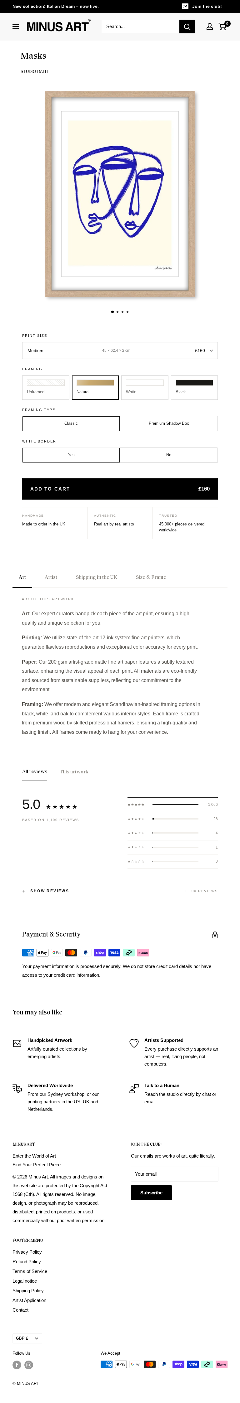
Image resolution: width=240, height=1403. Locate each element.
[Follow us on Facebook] (16, 1365)
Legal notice (24, 1281)
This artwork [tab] (74, 772)
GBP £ (22, 1338)
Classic (71, 423)
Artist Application (29, 1300)
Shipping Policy (28, 1290)
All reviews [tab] (34, 771)
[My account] (210, 26)
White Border (39, 441)
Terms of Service (29, 1271)
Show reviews (45, 891)
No (168, 454)
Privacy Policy (27, 1252)
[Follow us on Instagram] (28, 1365)
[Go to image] (112, 312)
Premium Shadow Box (169, 423)
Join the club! (207, 6)
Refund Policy (26, 1261)
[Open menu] (15, 26)
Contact (20, 1310)
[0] (222, 26)
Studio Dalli (34, 71)
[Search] (187, 26)
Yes (71, 454)
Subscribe (151, 1192)
